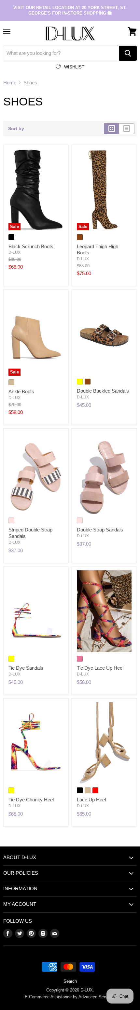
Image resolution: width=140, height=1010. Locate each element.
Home (9, 82)
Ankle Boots (21, 391)
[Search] (128, 53)
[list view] (126, 128)
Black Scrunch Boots (30, 246)
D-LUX (14, 252)
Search (70, 981)
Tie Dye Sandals (25, 668)
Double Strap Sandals (100, 529)
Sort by (16, 128)
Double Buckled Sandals (103, 391)
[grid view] (111, 128)
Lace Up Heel (91, 799)
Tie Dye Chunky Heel (31, 799)
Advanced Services (96, 996)
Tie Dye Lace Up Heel (100, 668)
